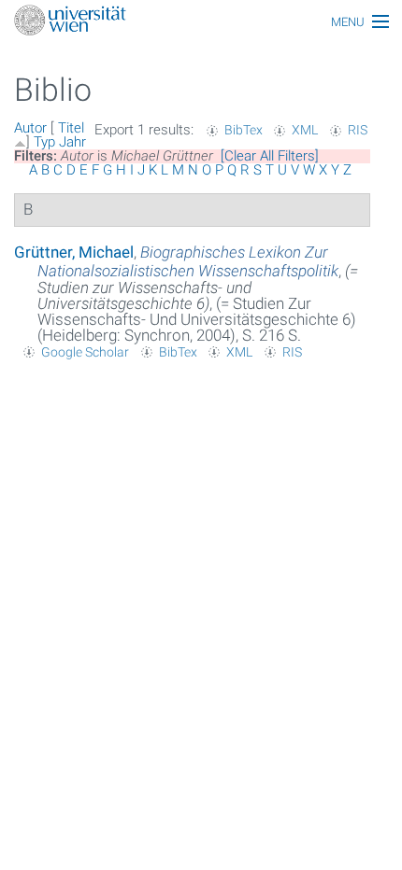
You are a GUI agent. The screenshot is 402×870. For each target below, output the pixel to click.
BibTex (243, 129)
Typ (44, 141)
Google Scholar (85, 351)
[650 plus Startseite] (201, 22)
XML (305, 129)
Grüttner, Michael (74, 252)
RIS (357, 129)
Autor (30, 127)
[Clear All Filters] (270, 155)
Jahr (72, 141)
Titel (71, 127)
